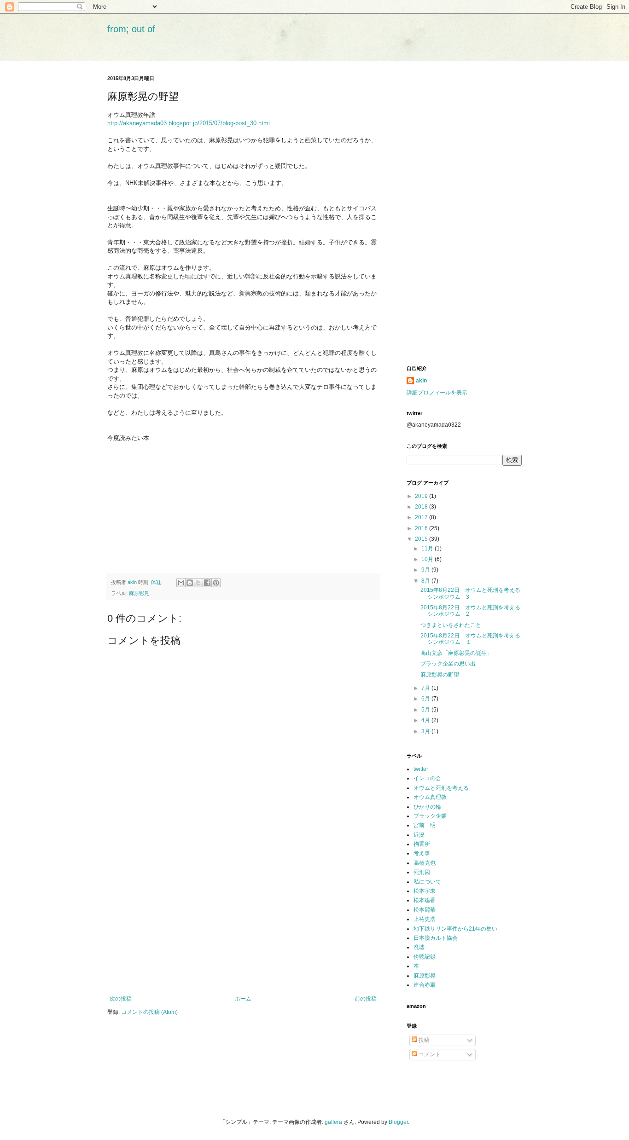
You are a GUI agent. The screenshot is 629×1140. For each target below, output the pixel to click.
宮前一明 (425, 825)
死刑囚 (422, 872)
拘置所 (422, 844)
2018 (422, 506)
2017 (422, 517)
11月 (428, 548)
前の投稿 (366, 998)
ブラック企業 (430, 816)
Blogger (398, 1122)
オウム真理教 (430, 797)
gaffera (333, 1122)
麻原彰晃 (139, 593)
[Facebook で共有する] (207, 582)
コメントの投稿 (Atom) (149, 1012)
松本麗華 (425, 910)
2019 (422, 496)
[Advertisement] (243, 919)
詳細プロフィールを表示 (437, 392)
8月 (426, 581)
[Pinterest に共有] (216, 582)
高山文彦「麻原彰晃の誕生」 (456, 653)
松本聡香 (425, 900)
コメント (429, 1054)
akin (421, 380)
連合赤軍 (425, 985)
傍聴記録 (425, 957)
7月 (426, 688)
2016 (422, 528)
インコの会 (427, 778)
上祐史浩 (425, 919)
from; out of (131, 29)
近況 (419, 835)
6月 (426, 698)
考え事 (422, 853)
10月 (428, 559)
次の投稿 (121, 998)
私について (427, 882)
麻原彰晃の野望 (439, 674)
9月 (426, 570)
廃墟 (419, 947)
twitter (421, 769)
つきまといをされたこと (450, 625)
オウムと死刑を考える (441, 788)
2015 (422, 539)
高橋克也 (425, 863)
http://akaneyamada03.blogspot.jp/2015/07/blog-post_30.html (188, 123)
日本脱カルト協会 (436, 938)
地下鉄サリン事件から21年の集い (455, 929)
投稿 (423, 1040)
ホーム (243, 998)
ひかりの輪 (427, 807)
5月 (426, 709)
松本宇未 (425, 891)
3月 (426, 731)
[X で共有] (198, 582)
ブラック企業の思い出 (448, 663)
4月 (426, 720)
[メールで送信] (181, 582)
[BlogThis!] (189, 582)
